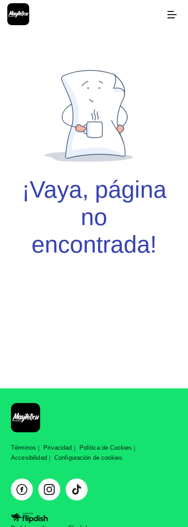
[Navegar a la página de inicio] (84, 15)
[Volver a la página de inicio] (25, 418)
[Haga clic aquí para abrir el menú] (171, 14)
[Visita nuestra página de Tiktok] (77, 489)
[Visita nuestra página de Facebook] (22, 489)
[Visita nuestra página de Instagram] (49, 489)
